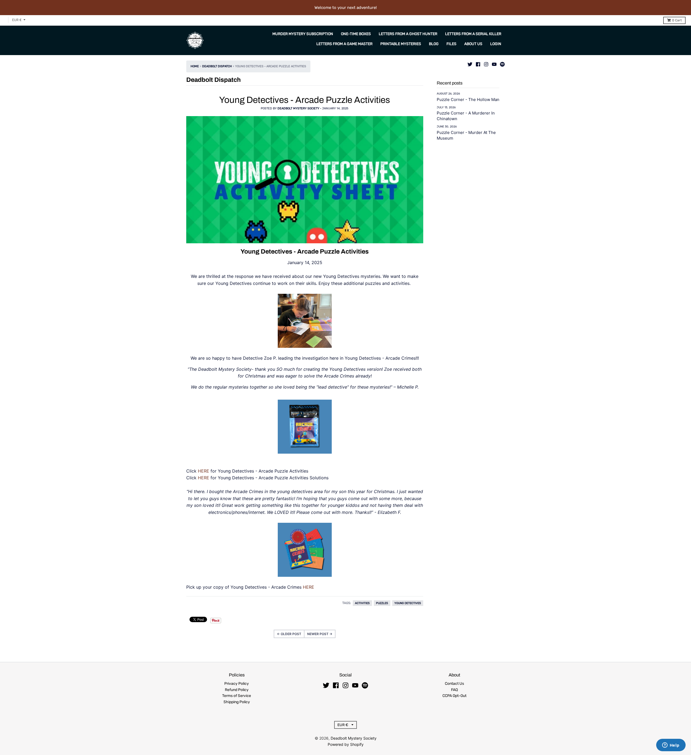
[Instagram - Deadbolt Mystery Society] (486, 62)
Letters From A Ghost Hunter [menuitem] (408, 34)
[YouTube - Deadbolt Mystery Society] (494, 62)
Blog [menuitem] (434, 44)
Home (195, 66)
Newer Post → (319, 634)
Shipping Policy (236, 702)
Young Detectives (407, 603)
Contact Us (454, 683)
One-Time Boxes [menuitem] (356, 34)
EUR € (17, 20)
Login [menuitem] (495, 44)
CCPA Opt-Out (454, 695)
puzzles (382, 603)
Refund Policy (237, 689)
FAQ (454, 689)
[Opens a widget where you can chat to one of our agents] (671, 745)
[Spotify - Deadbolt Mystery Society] (502, 62)
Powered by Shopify (346, 744)
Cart (677, 20)
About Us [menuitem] (473, 44)
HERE (203, 471)
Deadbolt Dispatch (217, 66)
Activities (362, 603)
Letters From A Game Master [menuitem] (344, 44)
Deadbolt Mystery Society (354, 738)
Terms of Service (236, 695)
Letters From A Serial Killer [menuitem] (473, 34)
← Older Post (289, 634)
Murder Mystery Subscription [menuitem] (302, 34)
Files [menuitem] (451, 44)
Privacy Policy (236, 683)
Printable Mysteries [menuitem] (400, 44)
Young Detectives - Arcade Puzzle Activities (304, 100)
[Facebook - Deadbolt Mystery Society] (478, 62)
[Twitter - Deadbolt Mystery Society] (470, 62)
